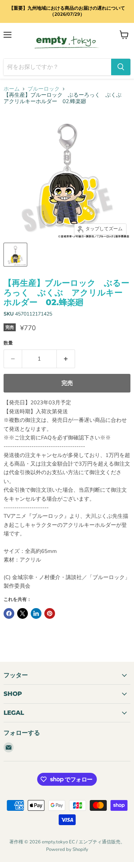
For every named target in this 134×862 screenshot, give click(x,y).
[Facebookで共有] (9, 613)
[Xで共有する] (22, 613)
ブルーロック (44, 89)
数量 (8, 343)
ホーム (12, 89)
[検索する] (120, 67)
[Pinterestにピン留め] (49, 613)
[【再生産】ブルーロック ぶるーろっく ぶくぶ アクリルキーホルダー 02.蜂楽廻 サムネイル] (15, 254)
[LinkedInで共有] (36, 613)
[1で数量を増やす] (66, 359)
